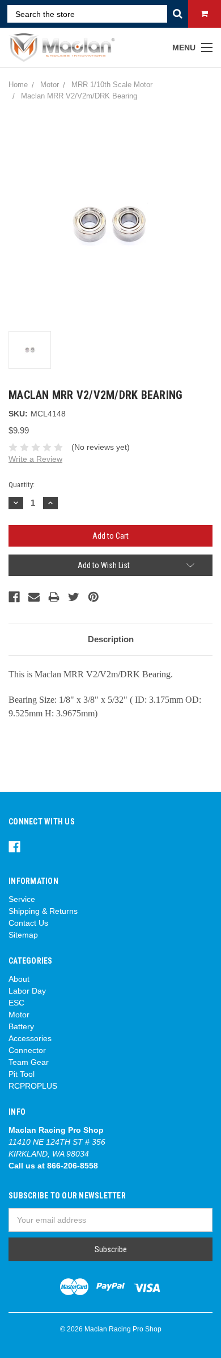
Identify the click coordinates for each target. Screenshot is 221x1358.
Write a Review (35, 458)
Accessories (30, 1038)
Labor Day (27, 990)
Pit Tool (21, 1073)
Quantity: (21, 484)
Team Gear (28, 1062)
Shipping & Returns (43, 911)
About (18, 978)
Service (21, 899)
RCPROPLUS (32, 1085)
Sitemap (23, 934)
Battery (21, 1026)
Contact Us (28, 922)
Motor (18, 1014)
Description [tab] (111, 639)
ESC (16, 1002)
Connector (27, 1050)
